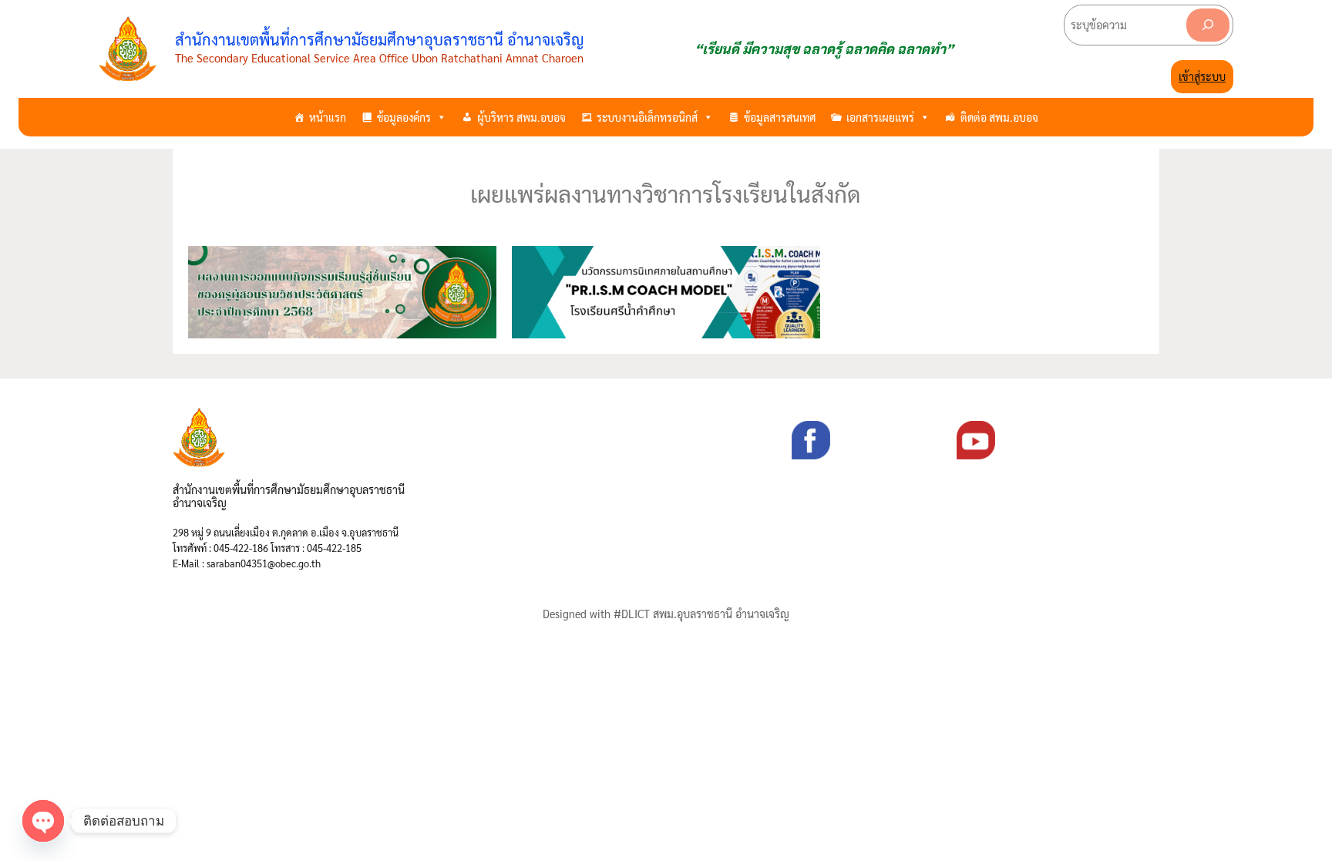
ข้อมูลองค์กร (404, 117)
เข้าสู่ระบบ (1202, 76)
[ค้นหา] (1207, 25)
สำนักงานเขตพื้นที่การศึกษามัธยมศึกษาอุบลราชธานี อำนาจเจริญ (379, 39)
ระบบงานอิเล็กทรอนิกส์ (647, 117)
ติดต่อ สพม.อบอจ (999, 117)
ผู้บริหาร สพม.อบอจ (521, 117)
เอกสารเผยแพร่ (880, 117)
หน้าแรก (327, 117)
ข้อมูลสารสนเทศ (780, 117)
